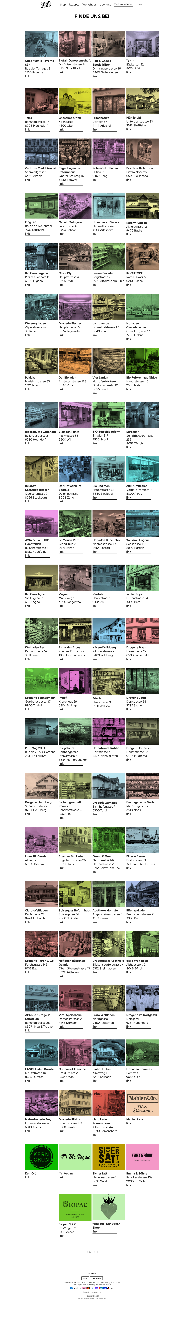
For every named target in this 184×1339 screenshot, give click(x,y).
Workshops (89, 4)
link (27, 76)
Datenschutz (85, 1292)
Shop (62, 4)
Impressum (94, 1292)
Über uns (105, 4)
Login (140, 4)
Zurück (89, 1252)
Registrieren (96, 1278)
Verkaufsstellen (123, 4)
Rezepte (74, 4)
